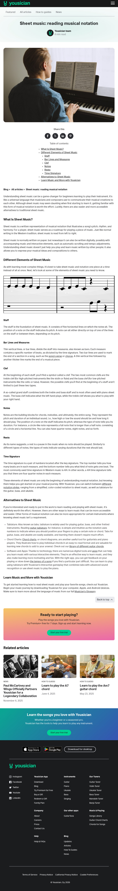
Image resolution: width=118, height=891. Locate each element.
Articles (67, 846)
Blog (5, 189)
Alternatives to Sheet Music (55, 177)
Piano (66, 786)
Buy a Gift (38, 795)
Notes (47, 166)
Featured (10, 12)
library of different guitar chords (86, 546)
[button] (113, 3)
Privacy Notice (46, 875)
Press (36, 824)
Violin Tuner (94, 786)
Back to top (103, 599)
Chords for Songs (97, 824)
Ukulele (67, 790)
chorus (69, 356)
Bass (66, 795)
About (37, 816)
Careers (37, 820)
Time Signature (52, 173)
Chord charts (29, 539)
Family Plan (39, 803)
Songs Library (95, 816)
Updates (68, 842)
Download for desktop (80, 749)
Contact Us (39, 829)
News (59, 12)
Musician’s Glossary (85, 591)
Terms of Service (29, 875)
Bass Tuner (94, 795)
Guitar (67, 782)
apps (94, 551)
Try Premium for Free (43, 790)
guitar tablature (38, 528)
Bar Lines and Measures (57, 159)
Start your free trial (59, 633)
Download (38, 782)
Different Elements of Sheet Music (59, 152)
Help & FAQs (39, 842)
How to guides (43, 12)
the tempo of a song (41, 561)
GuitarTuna (69, 816)
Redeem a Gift (40, 799)
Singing (67, 799)
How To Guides (70, 850)
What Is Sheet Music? (52, 149)
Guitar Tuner (94, 782)
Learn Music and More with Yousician (60, 180)
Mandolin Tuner (96, 799)
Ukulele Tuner (95, 790)
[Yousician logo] (28, 3)
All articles (25, 12)
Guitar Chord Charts (98, 820)
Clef (46, 163)
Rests (47, 170)
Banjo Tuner (94, 803)
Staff (47, 156)
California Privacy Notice (66, 875)
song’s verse (55, 356)
